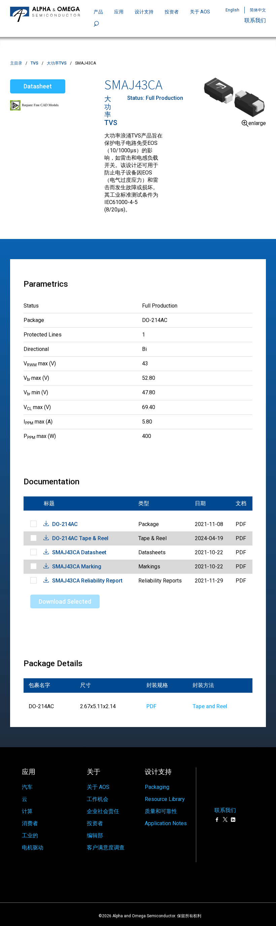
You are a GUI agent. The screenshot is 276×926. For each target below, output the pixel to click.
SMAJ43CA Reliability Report (87, 580)
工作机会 (97, 799)
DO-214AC (65, 524)
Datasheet (38, 86)
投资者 (172, 11)
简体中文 (258, 10)
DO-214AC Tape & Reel (80, 538)
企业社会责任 (103, 811)
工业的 (30, 835)
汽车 (27, 787)
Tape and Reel (210, 706)
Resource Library (165, 799)
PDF (151, 706)
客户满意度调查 (106, 847)
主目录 (16, 63)
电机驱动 (32, 847)
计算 (27, 811)
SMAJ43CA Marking (76, 566)
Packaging (157, 787)
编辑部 (95, 835)
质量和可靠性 (161, 811)
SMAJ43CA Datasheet (79, 552)
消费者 (30, 823)
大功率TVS (57, 63)
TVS (34, 63)
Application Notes (166, 823)
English (232, 10)
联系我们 (255, 20)
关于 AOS (98, 787)
